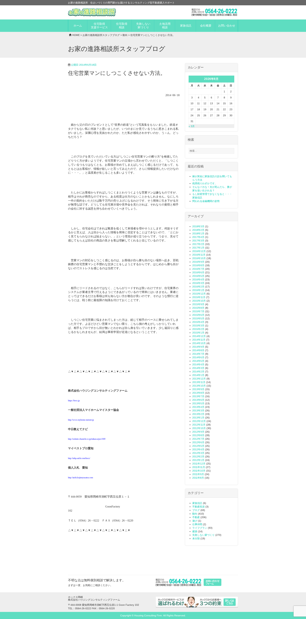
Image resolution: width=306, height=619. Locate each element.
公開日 (84, 64)
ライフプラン (199, 527)
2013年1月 (198, 417)
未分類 (196, 538)
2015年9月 (198, 304)
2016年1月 (198, 290)
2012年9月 (198, 431)
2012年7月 (198, 438)
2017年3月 (198, 240)
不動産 (196, 517)
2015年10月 (199, 300)
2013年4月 (198, 407)
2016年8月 (198, 265)
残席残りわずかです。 (204, 183)
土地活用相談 (165, 25)
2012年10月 (199, 428)
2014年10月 (199, 343)
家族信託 (185, 25)
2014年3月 (198, 368)
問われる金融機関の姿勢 (206, 201)
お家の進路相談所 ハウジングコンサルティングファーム (92, 12)
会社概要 (205, 25)
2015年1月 (198, 332)
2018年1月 (198, 233)
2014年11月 (198, 339)
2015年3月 (198, 325)
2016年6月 (198, 272)
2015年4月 (198, 322)
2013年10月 (199, 385)
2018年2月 (198, 230)
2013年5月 (198, 403)
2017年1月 (198, 247)
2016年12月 (199, 251)
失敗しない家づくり (143, 25)
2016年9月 (198, 261)
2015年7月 (198, 311)
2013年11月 (198, 382)
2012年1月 (198, 460)
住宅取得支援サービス (99, 25)
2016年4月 (198, 279)
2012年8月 (198, 435)
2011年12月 (198, 463)
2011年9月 (198, 474)
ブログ (196, 510)
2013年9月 (198, 389)
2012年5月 (198, 445)
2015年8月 (198, 307)
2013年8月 (198, 392)
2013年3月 (198, 410)
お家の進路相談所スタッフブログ (101, 35)
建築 (194, 531)
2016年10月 (199, 258)
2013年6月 (198, 399)
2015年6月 (198, 314)
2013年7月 (198, 396)
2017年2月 (198, 244)
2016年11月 (198, 254)
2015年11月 (198, 297)
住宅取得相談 (121, 25)
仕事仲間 (197, 524)
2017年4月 (198, 237)
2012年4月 (198, 449)
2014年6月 (198, 357)
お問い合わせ (226, 25)
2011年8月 (198, 477)
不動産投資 (198, 506)
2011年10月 (198, 470)
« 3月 (192, 126)
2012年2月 (198, 456)
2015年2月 (198, 329)
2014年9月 (198, 346)
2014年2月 (198, 371)
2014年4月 (198, 364)
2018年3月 (198, 226)
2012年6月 (198, 442)
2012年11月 (198, 424)
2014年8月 (198, 350)
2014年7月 (198, 353)
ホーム (77, 25)
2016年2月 (198, 286)
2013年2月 (198, 414)
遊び (194, 520)
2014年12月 (199, 336)
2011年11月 (198, 467)
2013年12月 (199, 378)
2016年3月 (198, 283)
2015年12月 (199, 293)
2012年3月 (198, 453)
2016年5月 (198, 276)
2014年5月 (198, 361)
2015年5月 (198, 318)
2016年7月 (198, 268)
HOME (76, 35)
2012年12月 (199, 421)
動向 (125, 35)
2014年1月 (198, 375)
